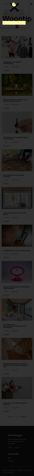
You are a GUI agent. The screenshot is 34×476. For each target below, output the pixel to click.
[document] (17, 238)
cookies (14, 18)
